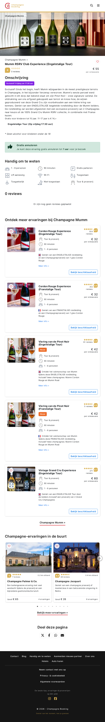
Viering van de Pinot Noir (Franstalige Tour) (54, 407)
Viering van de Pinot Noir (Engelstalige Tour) (54, 343)
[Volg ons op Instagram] (49, 700)
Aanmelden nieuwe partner (68, 656)
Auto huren (57, 661)
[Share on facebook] (49, 635)
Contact (14, 656)
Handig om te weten (40, 656)
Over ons (90, 656)
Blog (24, 656)
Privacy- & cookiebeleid (52, 675)
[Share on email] (62, 635)
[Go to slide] (37, 606)
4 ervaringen (44, 599)
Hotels (45, 661)
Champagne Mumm (16, 59)
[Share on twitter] (42, 635)
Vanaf (12, 599)
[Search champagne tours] (91, 5)
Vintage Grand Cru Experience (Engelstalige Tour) (57, 472)
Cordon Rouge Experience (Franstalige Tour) (55, 288)
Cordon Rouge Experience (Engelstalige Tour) (55, 233)
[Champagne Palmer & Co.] (29, 557)
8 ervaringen (92, 599)
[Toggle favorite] (97, 61)
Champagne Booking (57, 709)
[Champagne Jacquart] (76, 557)
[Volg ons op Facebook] (55, 700)
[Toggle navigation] (98, 6)
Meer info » (44, 266)
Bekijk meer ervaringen (52, 612)
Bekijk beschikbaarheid (83, 272)
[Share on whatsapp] (56, 635)
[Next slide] (99, 558)
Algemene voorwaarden (52, 681)
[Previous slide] (5, 558)
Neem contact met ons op (52, 669)
